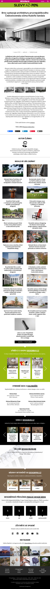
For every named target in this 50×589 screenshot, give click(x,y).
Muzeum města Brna (28, 127)
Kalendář (31, 571)
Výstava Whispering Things (13, 401)
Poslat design (42, 571)
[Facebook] (12, 533)
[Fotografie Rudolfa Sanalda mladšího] (25, 33)
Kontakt (7, 569)
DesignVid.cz (28, 419)
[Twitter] (22, 533)
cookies (37, 582)
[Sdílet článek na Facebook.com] (10, 131)
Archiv (19, 572)
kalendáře (32, 385)
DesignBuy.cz (33, 350)
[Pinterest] (27, 533)
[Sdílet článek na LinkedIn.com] (25, 131)
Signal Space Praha (25, 409)
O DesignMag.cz (19, 569)
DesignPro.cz (35, 472)
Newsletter (31, 572)
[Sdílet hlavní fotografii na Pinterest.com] (32, 131)
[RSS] (37, 533)
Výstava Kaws (13, 394)
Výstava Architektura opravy (36, 394)
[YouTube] (32, 533)
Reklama (7, 571)
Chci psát (7, 572)
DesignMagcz (28, 543)
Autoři (19, 571)
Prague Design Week (36, 496)
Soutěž (42, 569)
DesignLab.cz (28, 586)
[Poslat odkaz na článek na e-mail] (39, 131)
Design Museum (29, 448)
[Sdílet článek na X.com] (17, 131)
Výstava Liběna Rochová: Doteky (36, 401)
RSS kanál (30, 569)
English (43, 572)
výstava (32, 122)
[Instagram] (17, 533)
